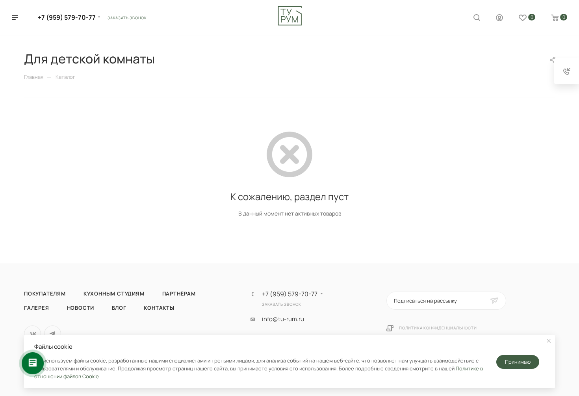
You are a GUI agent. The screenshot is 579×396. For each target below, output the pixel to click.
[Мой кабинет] (499, 19)
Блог (119, 307)
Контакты (159, 307)
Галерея (36, 307)
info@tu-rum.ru (283, 319)
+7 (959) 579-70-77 (67, 17)
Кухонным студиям (114, 293)
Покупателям (45, 293)
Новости (81, 307)
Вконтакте (32, 333)
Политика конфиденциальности (438, 328)
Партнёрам (179, 293)
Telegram (52, 333)
